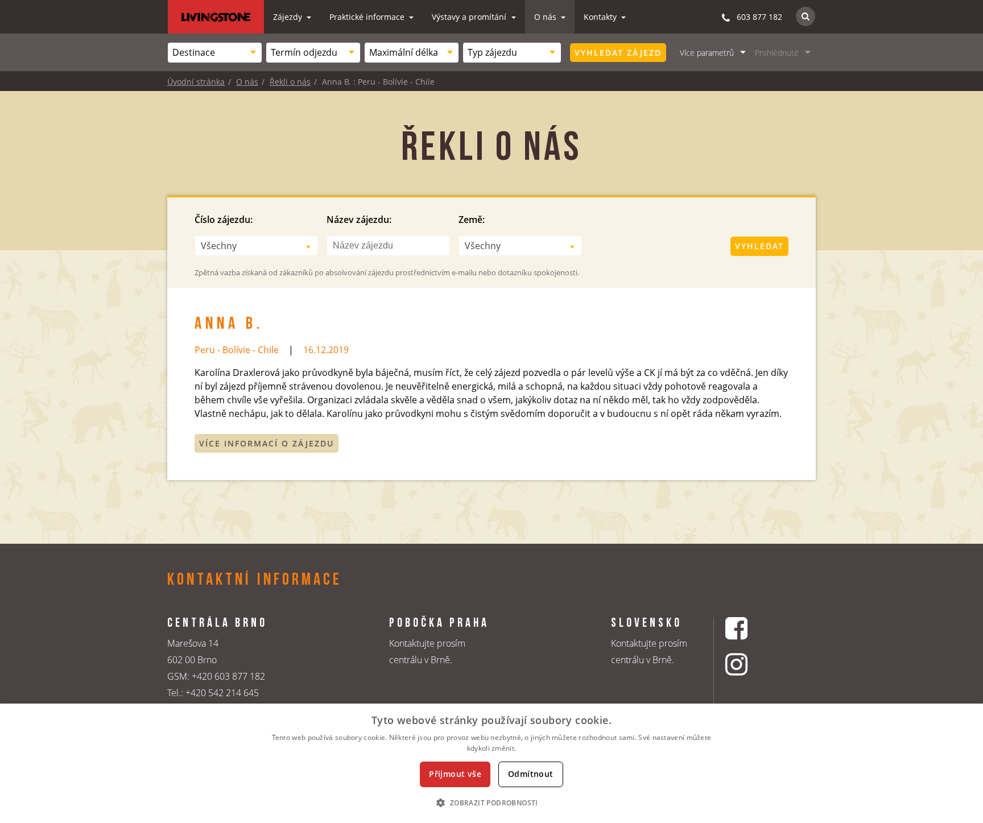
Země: (472, 219)
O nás (546, 16)
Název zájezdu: (359, 219)
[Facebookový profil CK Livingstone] (750, 628)
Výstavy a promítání (470, 16)
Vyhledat (759, 246)
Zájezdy (288, 16)
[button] (491, 802)
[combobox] (215, 53)
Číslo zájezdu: (224, 219)
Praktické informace (368, 16)
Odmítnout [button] (531, 773)
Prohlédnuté (777, 52)
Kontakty (601, 16)
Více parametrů (707, 52)
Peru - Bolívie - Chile (237, 350)
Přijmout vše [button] (455, 773)
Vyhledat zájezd (618, 52)
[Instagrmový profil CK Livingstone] (750, 664)
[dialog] (491, 763)
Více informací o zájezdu (266, 443)
